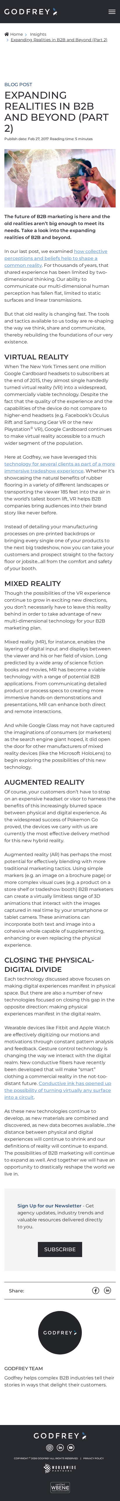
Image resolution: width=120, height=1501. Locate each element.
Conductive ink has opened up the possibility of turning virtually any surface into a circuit (57, 1090)
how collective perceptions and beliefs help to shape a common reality (55, 258)
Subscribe (60, 1249)
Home (16, 34)
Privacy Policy (93, 1458)
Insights (38, 34)
